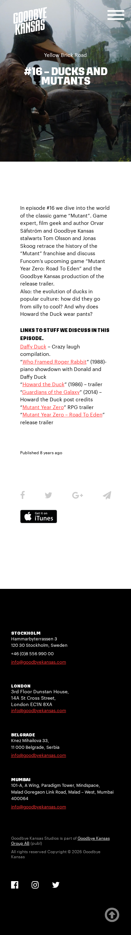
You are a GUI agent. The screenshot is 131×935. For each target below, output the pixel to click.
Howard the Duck (43, 384)
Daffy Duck (33, 346)
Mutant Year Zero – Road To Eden (62, 414)
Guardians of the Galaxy (51, 392)
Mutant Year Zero (43, 407)
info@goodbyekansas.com (38, 662)
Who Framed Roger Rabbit (55, 362)
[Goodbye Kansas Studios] (30, 21)
